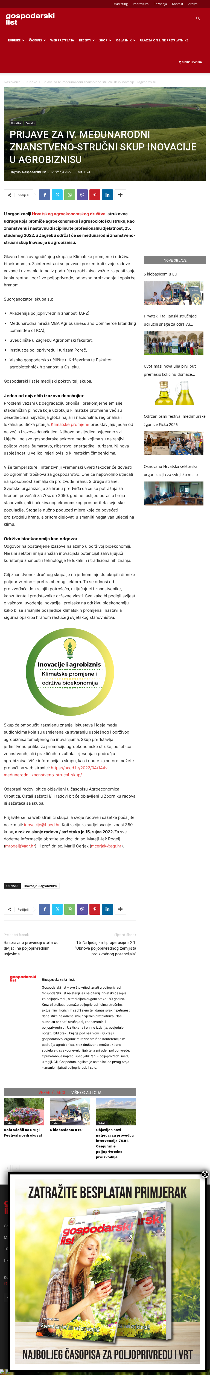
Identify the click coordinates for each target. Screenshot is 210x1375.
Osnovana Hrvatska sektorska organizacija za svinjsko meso (171, 470)
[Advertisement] (70, 865)
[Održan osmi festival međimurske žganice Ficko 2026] (173, 443)
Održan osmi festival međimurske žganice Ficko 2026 (175, 420)
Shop (103, 40)
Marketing (120, 4)
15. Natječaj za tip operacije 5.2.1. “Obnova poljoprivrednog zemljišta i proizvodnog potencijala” (105, 948)
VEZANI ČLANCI (52, 1093)
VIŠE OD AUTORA (86, 1093)
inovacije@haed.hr (42, 824)
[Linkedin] (107, 194)
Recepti (85, 40)
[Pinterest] (94, 194)
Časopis (35, 40)
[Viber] (82, 194)
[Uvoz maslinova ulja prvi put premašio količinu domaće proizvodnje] (173, 393)
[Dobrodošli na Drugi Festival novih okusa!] (24, 1111)
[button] (198, 18)
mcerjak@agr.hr (106, 846)
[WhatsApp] (69, 194)
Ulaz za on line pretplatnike (164, 40)
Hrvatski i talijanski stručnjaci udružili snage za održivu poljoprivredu (170, 320)
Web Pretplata (62, 40)
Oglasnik (124, 40)
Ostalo (30, 123)
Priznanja (160, 4)
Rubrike (14, 40)
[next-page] (16, 1168)
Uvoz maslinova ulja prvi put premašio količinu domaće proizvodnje (170, 371)
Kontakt (177, 4)
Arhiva (192, 4)
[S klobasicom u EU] (70, 1111)
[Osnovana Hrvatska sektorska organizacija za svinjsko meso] (173, 493)
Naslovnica (12, 82)
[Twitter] (57, 194)
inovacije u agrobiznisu (40, 886)
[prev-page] (7, 1168)
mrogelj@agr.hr (20, 846)
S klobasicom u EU (66, 1130)
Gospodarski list (34, 172)
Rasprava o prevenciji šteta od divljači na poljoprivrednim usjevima (31, 948)
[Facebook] (44, 194)
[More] (120, 194)
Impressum (140, 4)
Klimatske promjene (69, 424)
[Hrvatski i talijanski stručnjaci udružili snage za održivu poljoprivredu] (173, 343)
